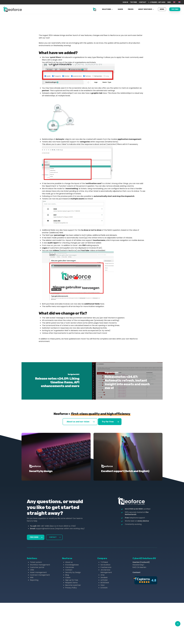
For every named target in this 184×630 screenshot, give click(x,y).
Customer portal (37, 567)
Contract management (40, 575)
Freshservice (106, 567)
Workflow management (40, 565)
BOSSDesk (105, 582)
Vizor (103, 585)
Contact (68, 570)
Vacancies (69, 567)
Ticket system (36, 562)
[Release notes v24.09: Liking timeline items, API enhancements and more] (57, 381)
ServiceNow (105, 565)
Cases (67, 577)
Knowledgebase (72, 565)
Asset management (38, 572)
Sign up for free (71, 580)
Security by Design (73, 572)
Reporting (34, 580)
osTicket (104, 580)
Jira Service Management (106, 571)
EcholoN (104, 587)
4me (102, 575)
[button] (80, 421)
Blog (67, 575)
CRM (32, 570)
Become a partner (73, 585)
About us (69, 562)
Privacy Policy (71, 587)
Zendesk (104, 577)
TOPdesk (104, 562)
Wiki (31, 577)
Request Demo (71, 582)
